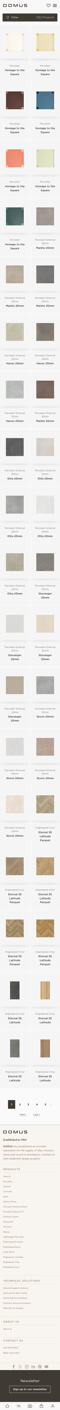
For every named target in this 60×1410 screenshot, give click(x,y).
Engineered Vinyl (11, 1262)
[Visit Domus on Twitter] (20, 1366)
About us (7, 1329)
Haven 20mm (15, 363)
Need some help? (11, 1353)
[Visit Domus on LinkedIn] (33, 1366)
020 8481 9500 (10, 1347)
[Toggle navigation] (55, 5)
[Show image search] (30, 1406)
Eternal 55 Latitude (15, 1020)
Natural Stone (9, 1201)
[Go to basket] (41, 1406)
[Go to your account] (53, 1406)
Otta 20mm (14, 478)
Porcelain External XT (13, 1211)
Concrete (7, 1191)
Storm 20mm (45, 716)
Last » (36, 1114)
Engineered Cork (11, 1267)
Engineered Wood (11, 1247)
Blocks (6, 1232)
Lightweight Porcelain (13, 1237)
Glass (5, 1196)
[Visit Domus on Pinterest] (40, 1366)
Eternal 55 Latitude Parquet (45, 836)
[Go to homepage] (7, 1406)
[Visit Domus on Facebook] (13, 1366)
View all (7, 1176)
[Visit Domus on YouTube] (46, 1367)
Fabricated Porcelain (13, 1242)
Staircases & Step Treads (15, 1293)
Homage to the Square (15, 72)
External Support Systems (15, 1288)
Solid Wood (8, 1252)
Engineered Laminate (13, 1257)
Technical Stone (10, 1216)
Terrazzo (7, 1227)
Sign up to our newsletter (30, 1389)
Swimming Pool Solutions (15, 1298)
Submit (30, 169)
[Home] (15, 5)
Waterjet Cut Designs (13, 1308)
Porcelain (7, 1181)
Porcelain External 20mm (15, 1206)
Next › (23, 1114)
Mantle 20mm (45, 247)
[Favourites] (49, 5)
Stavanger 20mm (45, 595)
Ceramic (7, 1186)
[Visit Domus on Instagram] (27, 1366)
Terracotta (8, 1222)
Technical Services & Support (17, 1303)
